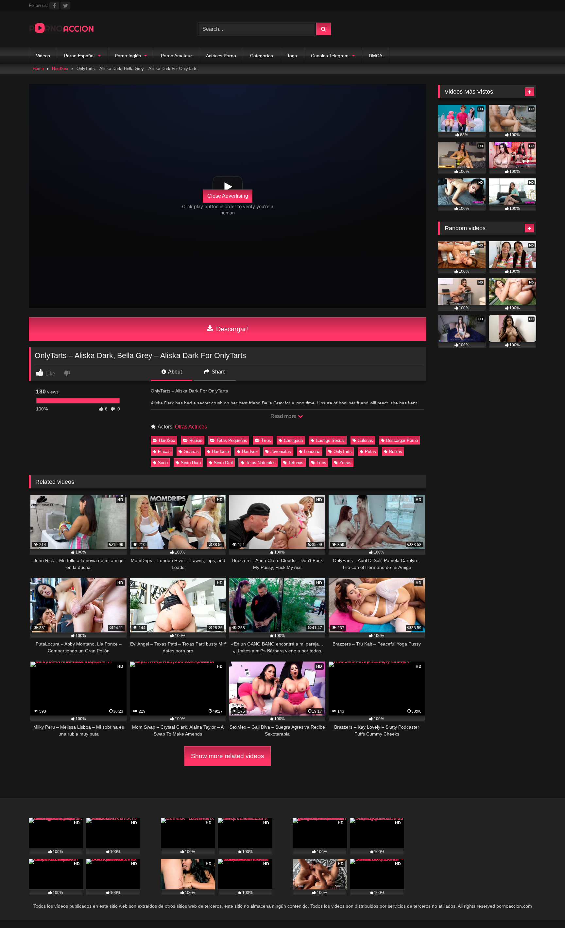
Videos (43, 55)
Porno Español (79, 55)
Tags (292, 55)
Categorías (261, 55)
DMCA (375, 55)
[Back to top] (545, 908)
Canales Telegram (330, 55)
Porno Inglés (128, 55)
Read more (283, 416)
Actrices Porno (221, 55)
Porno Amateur (176, 55)
